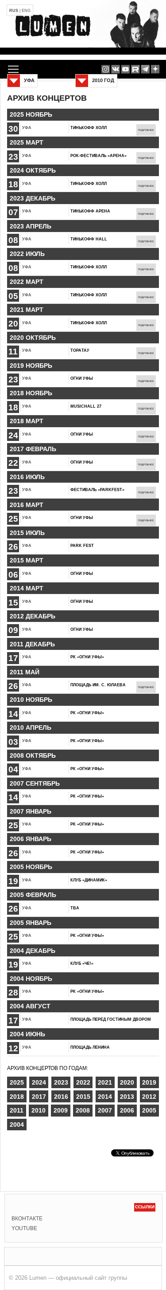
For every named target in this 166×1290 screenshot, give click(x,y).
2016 (61, 1096)
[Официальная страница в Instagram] (105, 69)
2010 (38, 1110)
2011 (16, 1110)
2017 (39, 1096)
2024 (39, 1082)
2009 (61, 1110)
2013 (127, 1096)
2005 (149, 1110)
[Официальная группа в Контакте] (115, 69)
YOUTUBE (24, 1228)
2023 (61, 1082)
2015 (83, 1096)
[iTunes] (155, 69)
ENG (26, 10)
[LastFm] (145, 69)
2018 (17, 1096)
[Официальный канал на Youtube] (125, 69)
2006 (127, 1110)
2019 (149, 1082)
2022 (83, 1082)
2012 (149, 1096)
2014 (105, 1096)
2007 (105, 1110)
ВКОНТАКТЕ (27, 1218)
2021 (105, 1082)
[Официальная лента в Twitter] (135, 69)
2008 (83, 1110)
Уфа (26, 128)
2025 (17, 1082)
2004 (17, 1124)
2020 (127, 1082)
